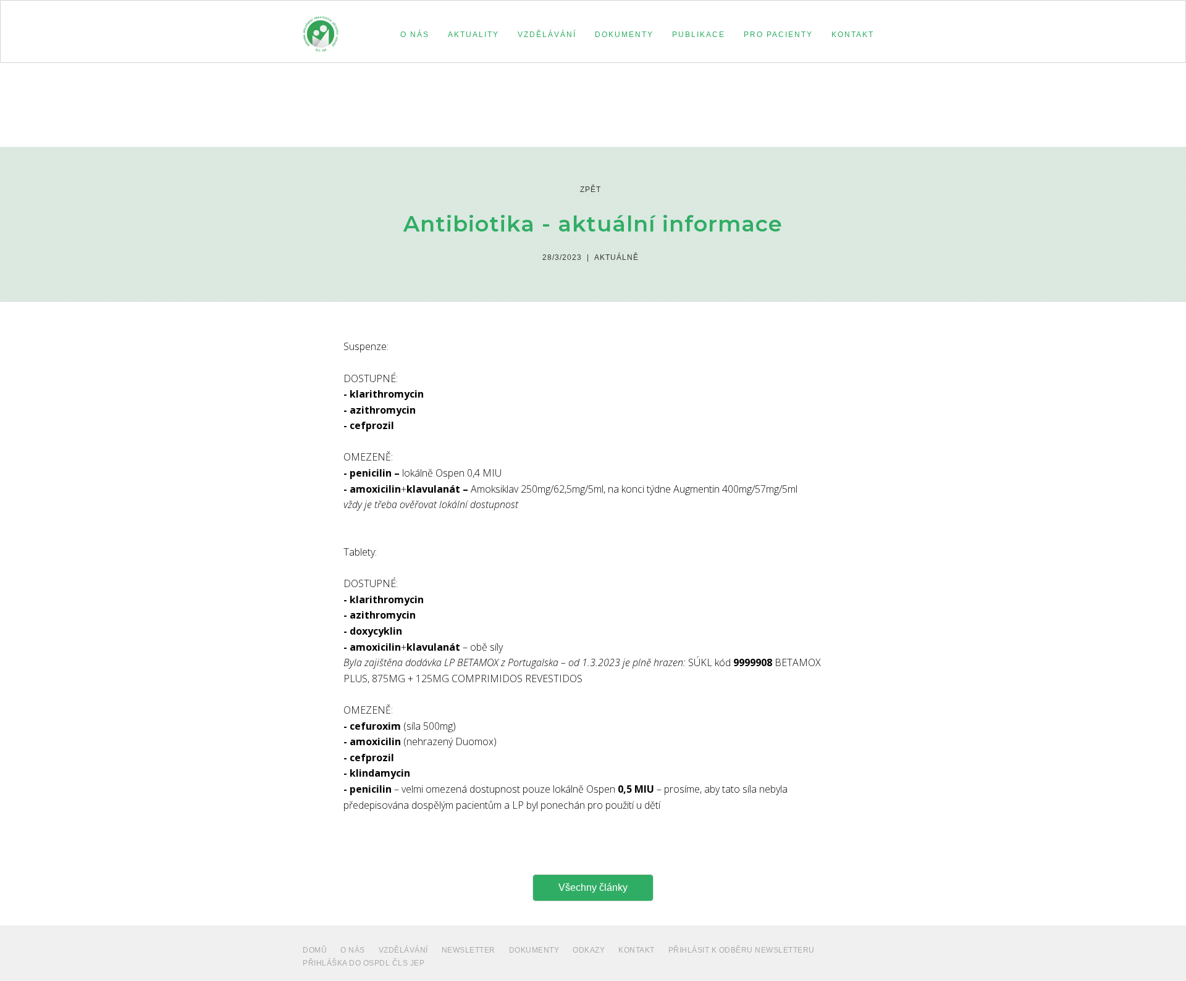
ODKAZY (589, 950)
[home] (321, 28)
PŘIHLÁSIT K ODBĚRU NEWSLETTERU (741, 950)
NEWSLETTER (468, 950)
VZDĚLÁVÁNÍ (403, 950)
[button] (415, 34)
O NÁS (352, 950)
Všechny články (593, 887)
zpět (590, 189)
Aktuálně (616, 257)
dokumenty (534, 950)
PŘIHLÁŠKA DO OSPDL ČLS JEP (363, 963)
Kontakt (636, 950)
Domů (315, 950)
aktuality (473, 34)
